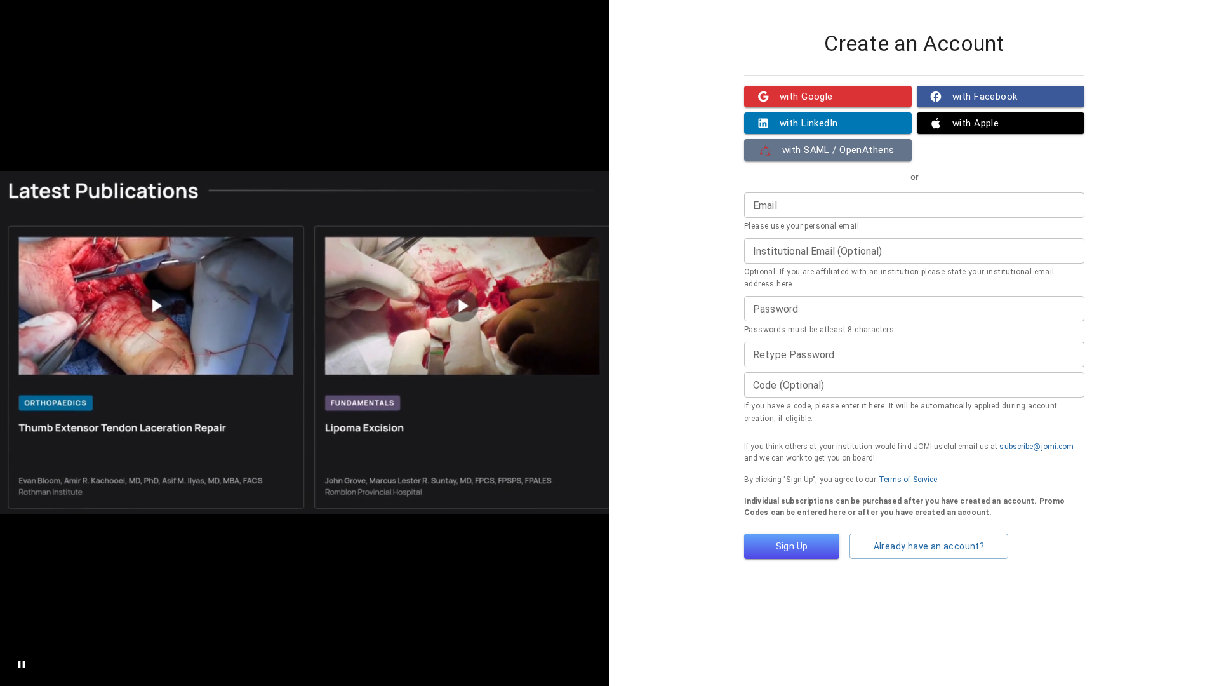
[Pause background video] (21, 664)
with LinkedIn (809, 123)
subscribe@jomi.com (1036, 446)
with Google (806, 96)
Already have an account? (929, 546)
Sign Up (792, 546)
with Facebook (985, 96)
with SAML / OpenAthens (838, 150)
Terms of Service (908, 479)
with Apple (975, 123)
